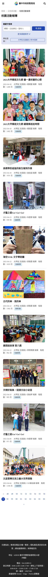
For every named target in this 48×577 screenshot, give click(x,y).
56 (44, 494)
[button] (3, 3)
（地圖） (24, 558)
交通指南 (5, 545)
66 (44, 499)
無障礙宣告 (32, 548)
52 (26, 494)
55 (40, 494)
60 (16, 499)
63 (30, 499)
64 (35, 499)
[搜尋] (38, 28)
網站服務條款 (20, 548)
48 (7, 494)
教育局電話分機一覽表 (19, 545)
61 (21, 499)
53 (30, 494)
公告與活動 (12, 11)
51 (21, 494)
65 (39, 499)
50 (17, 494)
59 (12, 499)
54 (35, 494)
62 (26, 499)
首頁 (3, 11)
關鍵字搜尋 (7, 24)
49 (12, 494)
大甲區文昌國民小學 (25, 40)
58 (7, 499)
